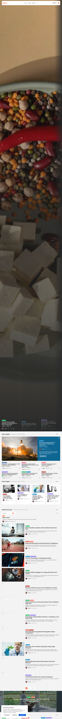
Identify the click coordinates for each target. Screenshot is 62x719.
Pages (29, 3)
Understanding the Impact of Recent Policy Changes (8, 497)
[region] (14, 711)
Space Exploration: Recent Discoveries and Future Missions (40, 662)
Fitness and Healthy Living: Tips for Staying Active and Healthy (31, 700)
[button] (57, 506)
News (28, 541)
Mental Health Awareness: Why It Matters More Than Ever (41, 528)
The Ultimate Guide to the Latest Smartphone (39, 677)
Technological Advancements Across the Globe (37, 497)
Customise (7, 715)
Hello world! (5, 517)
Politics (44, 471)
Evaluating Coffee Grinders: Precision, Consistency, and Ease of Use (42, 617)
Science (24, 421)
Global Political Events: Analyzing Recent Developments (50, 474)
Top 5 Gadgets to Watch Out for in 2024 (52, 496)
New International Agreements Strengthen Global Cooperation (40, 632)
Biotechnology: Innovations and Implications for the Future (29, 474)
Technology (44, 420)
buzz (6, 428)
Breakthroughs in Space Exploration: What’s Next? (29, 424)
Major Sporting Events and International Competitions (41, 543)
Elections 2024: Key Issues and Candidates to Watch (41, 588)
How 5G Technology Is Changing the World (38, 558)
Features (33, 3)
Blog (3, 515)
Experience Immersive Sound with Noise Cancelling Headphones (10, 474)
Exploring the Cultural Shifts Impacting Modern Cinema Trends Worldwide (30, 465)
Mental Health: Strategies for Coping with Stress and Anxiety (41, 573)
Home (25, 3)
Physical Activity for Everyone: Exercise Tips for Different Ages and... (41, 602)
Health (4, 420)
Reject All (15, 715)
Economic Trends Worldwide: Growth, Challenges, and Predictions (11, 464)
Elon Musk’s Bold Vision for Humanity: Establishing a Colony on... (47, 444)
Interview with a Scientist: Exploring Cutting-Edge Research (40, 647)
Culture (24, 462)
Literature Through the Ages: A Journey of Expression (49, 464)
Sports (32, 541)
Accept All (22, 715)
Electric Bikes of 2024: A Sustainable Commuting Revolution (48, 423)
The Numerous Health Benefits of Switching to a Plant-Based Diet (9, 423)
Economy (5, 462)
